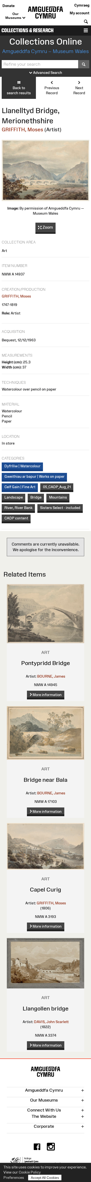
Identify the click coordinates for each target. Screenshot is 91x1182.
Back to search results (19, 90)
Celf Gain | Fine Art (19, 487)
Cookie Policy (30, 1172)
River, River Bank (18, 508)
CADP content (16, 518)
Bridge (35, 497)
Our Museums (13, 16)
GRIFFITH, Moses (22, 129)
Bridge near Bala (45, 779)
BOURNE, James (51, 676)
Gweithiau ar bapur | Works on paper (34, 476)
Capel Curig (45, 889)
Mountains (58, 497)
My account (79, 13)
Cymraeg (81, 5)
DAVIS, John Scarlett (51, 1022)
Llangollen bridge (45, 1008)
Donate (8, 6)
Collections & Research (27, 30)
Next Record (79, 90)
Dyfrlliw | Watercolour (22, 466)
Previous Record (51, 90)
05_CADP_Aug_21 (57, 487)
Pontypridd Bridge (45, 663)
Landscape (13, 497)
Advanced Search (47, 72)
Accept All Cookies (45, 1178)
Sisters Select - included (60, 508)
